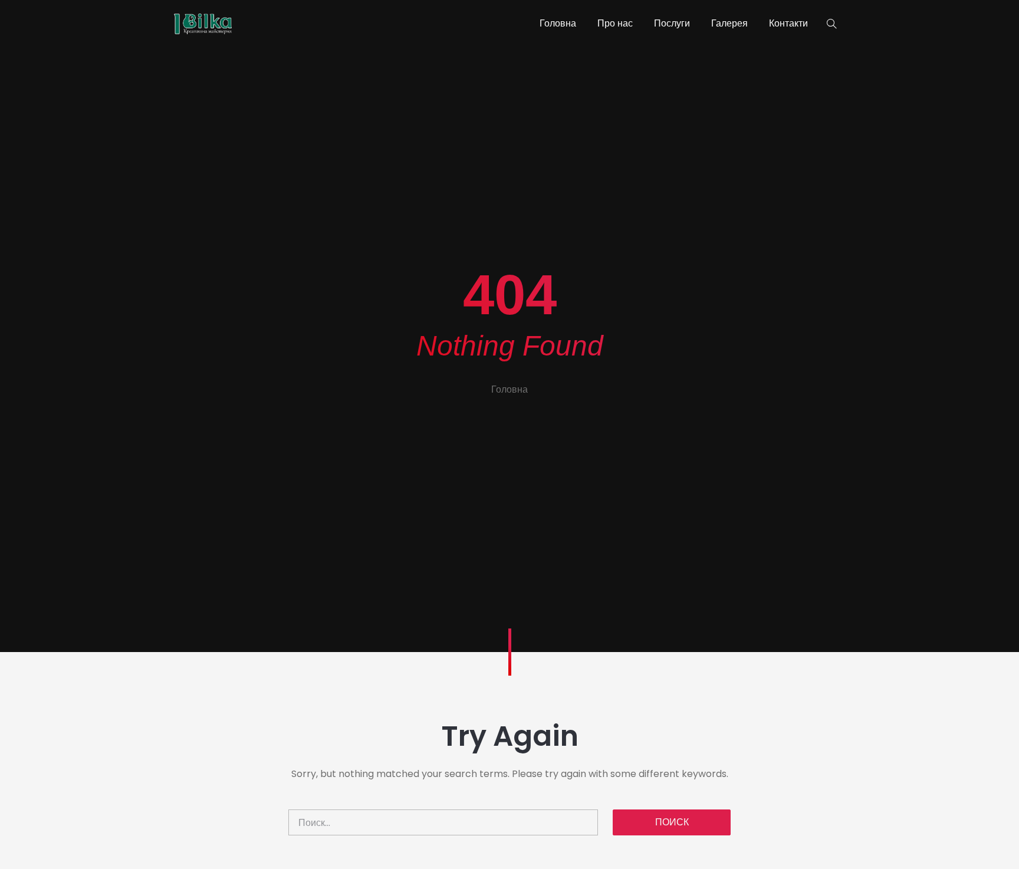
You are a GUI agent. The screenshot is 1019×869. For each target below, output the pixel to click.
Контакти (788, 23)
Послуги (672, 23)
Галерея (729, 23)
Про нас (615, 23)
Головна (558, 23)
